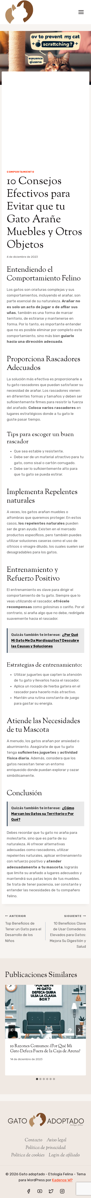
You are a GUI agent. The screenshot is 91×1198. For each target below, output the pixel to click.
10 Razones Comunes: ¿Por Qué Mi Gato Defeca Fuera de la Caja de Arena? (45, 1048)
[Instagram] (62, 1191)
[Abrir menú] (81, 12)
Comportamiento (20, 171)
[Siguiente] (79, 1030)
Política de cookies (27, 1155)
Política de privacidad (46, 1148)
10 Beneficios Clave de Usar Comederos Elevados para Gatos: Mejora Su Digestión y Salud (68, 931)
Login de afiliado (64, 1155)
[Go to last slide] (11, 1030)
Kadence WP (62, 1180)
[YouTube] (39, 1191)
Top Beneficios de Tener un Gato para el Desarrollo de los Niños (23, 928)
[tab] (37, 1079)
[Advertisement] (45, 117)
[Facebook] (28, 1191)
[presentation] (45, 1012)
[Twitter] (51, 1191)
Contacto (33, 1140)
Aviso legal (56, 1140)
